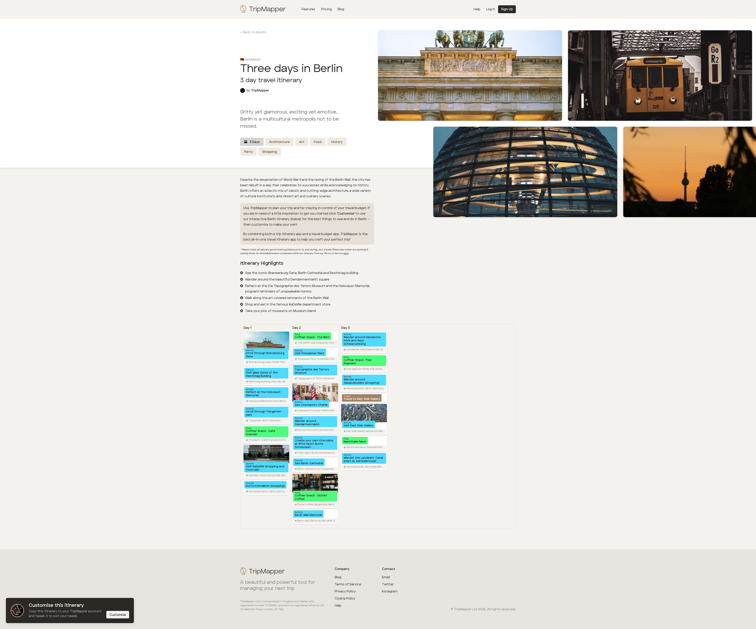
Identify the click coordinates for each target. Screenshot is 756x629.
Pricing (326, 9)
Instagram (389, 591)
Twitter (388, 584)
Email (386, 577)
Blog (341, 9)
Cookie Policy (345, 598)
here (345, 253)
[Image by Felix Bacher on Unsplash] (470, 75)
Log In (490, 9)
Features (308, 9)
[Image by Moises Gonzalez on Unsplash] (660, 75)
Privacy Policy (345, 591)
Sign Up (507, 9)
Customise (117, 614)
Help (477, 9)
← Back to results (253, 32)
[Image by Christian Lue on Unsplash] (525, 171)
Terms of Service (348, 584)
